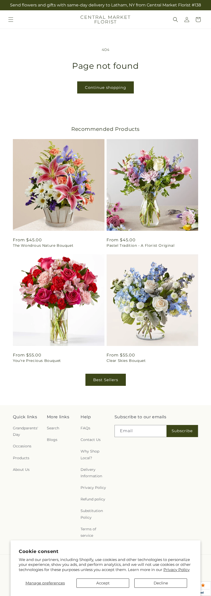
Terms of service (88, 532)
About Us (21, 469)
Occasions (22, 446)
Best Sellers (105, 379)
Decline (161, 583)
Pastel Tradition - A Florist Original (140, 245)
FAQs (85, 428)
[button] (10, 19)
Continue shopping (105, 87)
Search (53, 428)
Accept (103, 583)
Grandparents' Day (25, 431)
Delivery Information (91, 472)
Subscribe (182, 430)
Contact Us (91, 439)
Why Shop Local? (90, 454)
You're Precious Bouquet (37, 360)
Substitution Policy (92, 514)
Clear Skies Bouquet (126, 360)
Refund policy (93, 499)
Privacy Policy (176, 569)
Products (21, 458)
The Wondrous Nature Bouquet (43, 245)
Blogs (52, 439)
